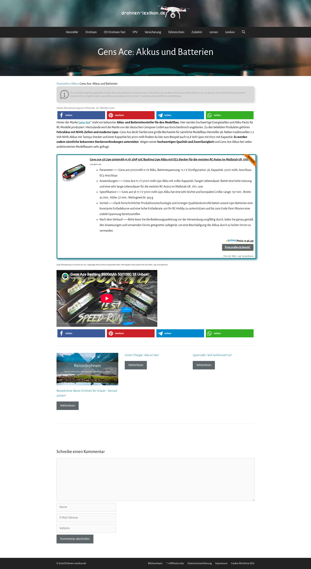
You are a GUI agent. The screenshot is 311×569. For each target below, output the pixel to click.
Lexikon (230, 32)
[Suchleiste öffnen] (243, 32)
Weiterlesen (67, 405)
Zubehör (196, 32)
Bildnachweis (155, 563)
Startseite (63, 83)
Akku (74, 83)
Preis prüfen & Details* (238, 247)
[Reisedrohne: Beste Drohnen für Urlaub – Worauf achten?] (87, 382)
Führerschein (176, 32)
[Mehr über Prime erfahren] (231, 241)
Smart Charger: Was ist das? (142, 355)
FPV (135, 32)
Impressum (221, 563)
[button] (81, 115)
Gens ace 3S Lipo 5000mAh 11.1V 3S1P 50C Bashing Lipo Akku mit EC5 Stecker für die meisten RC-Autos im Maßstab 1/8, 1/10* (169, 159)
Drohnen (91, 32)
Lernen (213, 32)
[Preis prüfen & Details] (73, 183)
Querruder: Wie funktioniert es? (212, 355)
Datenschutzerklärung (200, 563)
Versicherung (153, 32)
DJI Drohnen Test (114, 32)
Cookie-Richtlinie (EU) (242, 563)
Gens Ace (84, 122)
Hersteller (72, 32)
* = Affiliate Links (175, 563)
